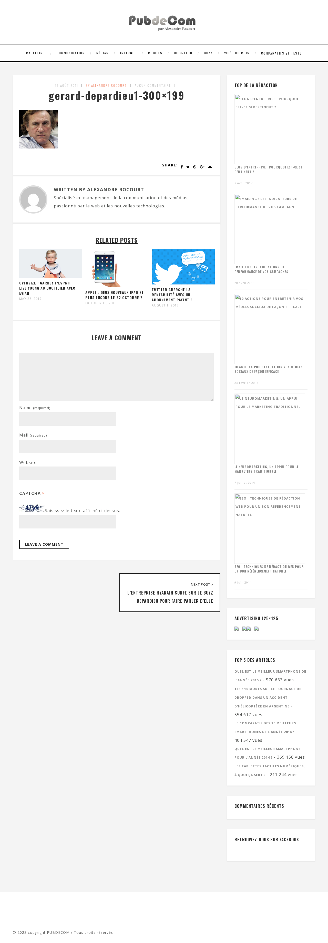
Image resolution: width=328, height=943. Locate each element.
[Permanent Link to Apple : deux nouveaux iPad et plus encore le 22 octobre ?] (104, 286)
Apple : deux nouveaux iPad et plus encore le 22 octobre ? (114, 295)
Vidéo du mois (237, 53)
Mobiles (155, 53)
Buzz (208, 53)
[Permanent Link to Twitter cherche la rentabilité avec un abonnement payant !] (183, 283)
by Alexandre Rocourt (106, 85)
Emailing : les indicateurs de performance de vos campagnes (261, 269)
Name (34, 407)
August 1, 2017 (165, 305)
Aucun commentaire (153, 85)
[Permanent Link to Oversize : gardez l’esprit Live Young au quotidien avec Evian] (50, 276)
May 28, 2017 (30, 299)
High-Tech (183, 53)
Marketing (35, 53)
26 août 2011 (66, 85)
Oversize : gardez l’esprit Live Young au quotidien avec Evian (47, 288)
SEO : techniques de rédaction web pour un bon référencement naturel (269, 568)
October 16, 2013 (101, 303)
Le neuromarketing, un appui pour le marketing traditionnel (266, 468)
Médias (102, 53)
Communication (71, 53)
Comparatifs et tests (281, 53)
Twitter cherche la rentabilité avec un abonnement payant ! (172, 294)
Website (28, 462)
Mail (33, 435)
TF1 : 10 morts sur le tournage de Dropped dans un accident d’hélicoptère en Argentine (267, 697)
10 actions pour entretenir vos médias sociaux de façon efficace (268, 369)
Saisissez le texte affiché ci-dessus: (82, 511)
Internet (128, 53)
